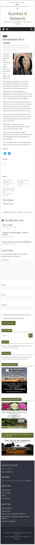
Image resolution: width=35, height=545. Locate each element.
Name (4, 285)
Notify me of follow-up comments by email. (17, 315)
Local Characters (6, 490)
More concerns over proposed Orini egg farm (8, 190)
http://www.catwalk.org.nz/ (22, 145)
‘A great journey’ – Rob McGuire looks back (13, 514)
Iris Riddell (15, 45)
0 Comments (24, 45)
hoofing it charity (19, 47)
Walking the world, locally (12, 212)
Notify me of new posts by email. (14, 318)
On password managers (8, 521)
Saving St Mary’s (6, 511)
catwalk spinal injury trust (9, 47)
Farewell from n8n (7, 508)
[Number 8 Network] (3, 29)
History (4, 495)
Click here (28, 480)
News (5, 36)
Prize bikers (28, 212)
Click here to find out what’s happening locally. (15, 359)
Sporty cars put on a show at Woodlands (16, 242)
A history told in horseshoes (7, 181)
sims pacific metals (12, 50)
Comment (5, 260)
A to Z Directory (6, 498)
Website (4, 305)
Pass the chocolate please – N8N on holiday (15, 234)
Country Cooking (6, 493)
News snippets (7, 225)
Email (4, 295)
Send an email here (7, 472)
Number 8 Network (17, 16)
